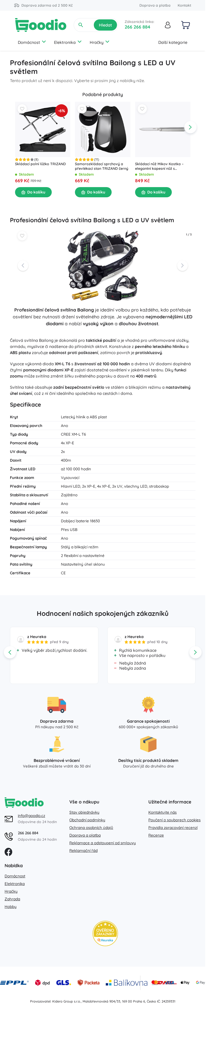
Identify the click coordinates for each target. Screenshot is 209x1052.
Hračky (96, 42)
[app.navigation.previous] (15, 127)
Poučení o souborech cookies (174, 819)
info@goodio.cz (31, 815)
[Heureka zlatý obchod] (105, 933)
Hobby (11, 906)
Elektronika (65, 42)
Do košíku (36, 192)
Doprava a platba (155, 5)
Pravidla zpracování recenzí (173, 827)
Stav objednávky (84, 812)
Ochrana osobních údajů (91, 827)
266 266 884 (137, 27)
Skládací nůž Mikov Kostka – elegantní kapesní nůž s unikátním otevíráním (159, 166)
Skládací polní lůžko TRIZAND (40, 164)
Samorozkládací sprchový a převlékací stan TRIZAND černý (101, 166)
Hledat (105, 25)
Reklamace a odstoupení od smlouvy (102, 842)
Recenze (156, 835)
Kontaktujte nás (162, 812)
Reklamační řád (83, 850)
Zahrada (12, 899)
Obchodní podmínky (87, 819)
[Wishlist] (22, 108)
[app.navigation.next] (190, 127)
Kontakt (184, 5)
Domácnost (29, 42)
